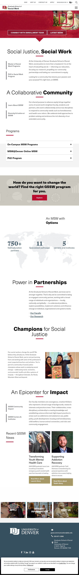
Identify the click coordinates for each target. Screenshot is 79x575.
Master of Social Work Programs (14, 65)
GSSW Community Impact (15, 407)
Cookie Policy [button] (62, 563)
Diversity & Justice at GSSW (16, 114)
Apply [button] (52, 2)
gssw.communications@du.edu (61, 533)
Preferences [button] (30, 565)
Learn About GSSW (15, 105)
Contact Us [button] (43, 2)
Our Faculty (35, 313)
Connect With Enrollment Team (27, 32)
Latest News (56, 32)
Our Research (36, 316)
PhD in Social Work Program (15, 75)
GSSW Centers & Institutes (14, 418)
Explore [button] (39, 197)
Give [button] (25, 2)
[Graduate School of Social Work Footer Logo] (24, 531)
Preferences (31, 569)
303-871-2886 (59, 536)
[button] (62, 2)
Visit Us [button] (33, 2)
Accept (47, 569)
